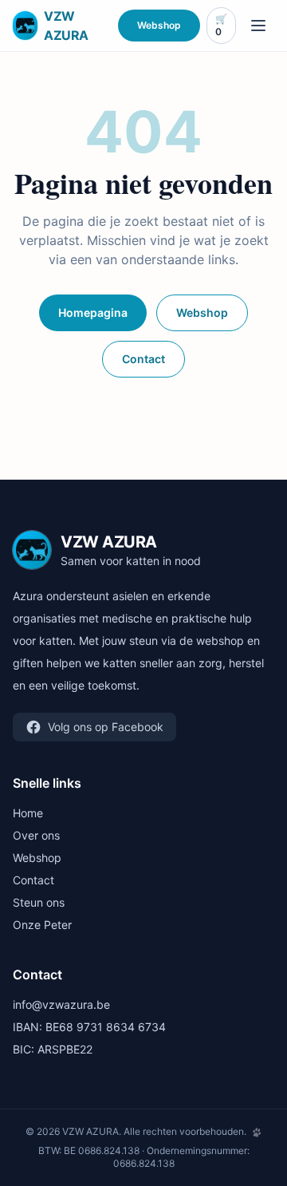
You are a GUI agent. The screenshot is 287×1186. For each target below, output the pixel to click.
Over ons (36, 835)
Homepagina (93, 312)
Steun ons (39, 902)
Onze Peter (42, 924)
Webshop (159, 25)
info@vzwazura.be (61, 1004)
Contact (143, 359)
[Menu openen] (258, 26)
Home (28, 813)
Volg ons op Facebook (105, 726)
